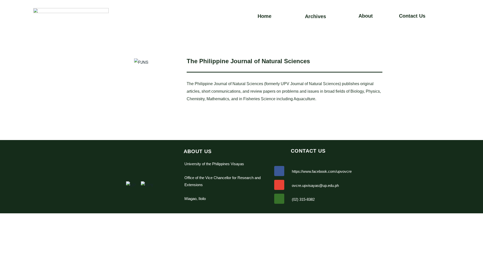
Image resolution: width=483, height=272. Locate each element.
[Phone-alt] (279, 199)
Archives (315, 16)
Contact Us (412, 16)
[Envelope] (279, 185)
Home (264, 16)
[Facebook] (279, 171)
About (365, 16)
